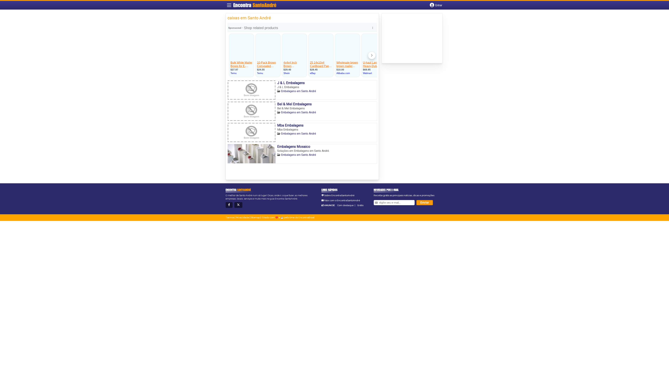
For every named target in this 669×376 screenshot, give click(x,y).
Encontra (254, 5)
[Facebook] (229, 205)
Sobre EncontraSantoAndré (339, 195)
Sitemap (255, 217)
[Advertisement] (409, 38)
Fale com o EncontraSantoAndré (342, 200)
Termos (230, 217)
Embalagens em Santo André (298, 91)
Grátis (360, 205)
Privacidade (242, 217)
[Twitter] (238, 205)
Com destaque (345, 205)
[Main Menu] (229, 5)
